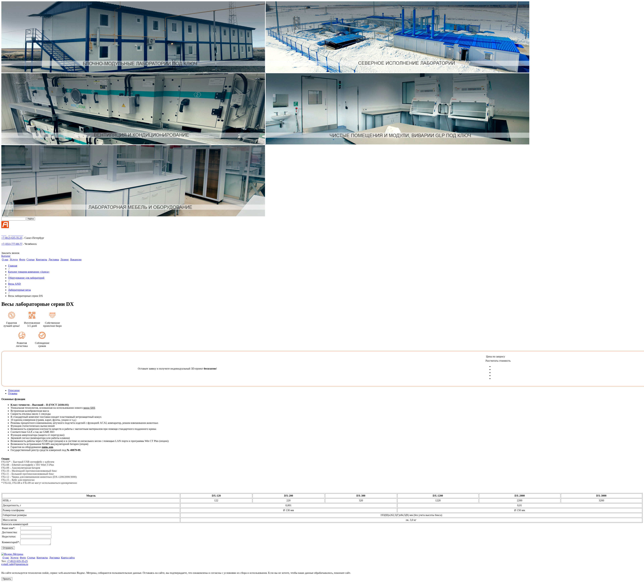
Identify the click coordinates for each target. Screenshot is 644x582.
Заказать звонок (10, 253)
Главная (12, 265)
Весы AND (14, 283)
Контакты (41, 259)
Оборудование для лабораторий (26, 277)
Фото (22, 259)
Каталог (6, 256)
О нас (5, 259)
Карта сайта (68, 557)
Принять (7, 579)
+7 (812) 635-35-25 (11, 237)
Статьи (30, 259)
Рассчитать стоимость (498, 360)
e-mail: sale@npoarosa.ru (14, 564)
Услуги (14, 259)
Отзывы (12, 393)
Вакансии (76, 259)
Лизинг (64, 259)
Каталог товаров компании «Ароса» (28, 271)
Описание (14, 390)
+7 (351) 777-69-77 (11, 243)
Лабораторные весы (19, 289)
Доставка (53, 259)
